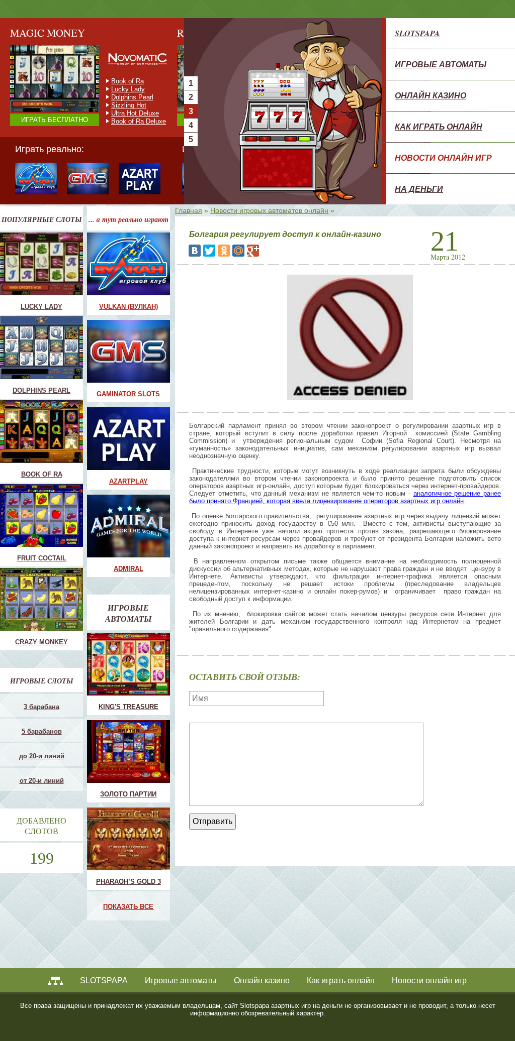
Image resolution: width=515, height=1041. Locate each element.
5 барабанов (42, 731)
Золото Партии (128, 794)
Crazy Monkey (132, 81)
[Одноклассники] (224, 251)
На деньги (419, 188)
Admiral (128, 568)
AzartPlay (128, 481)
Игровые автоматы (440, 64)
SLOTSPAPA (417, 33)
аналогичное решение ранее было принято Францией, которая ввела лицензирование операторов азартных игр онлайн (345, 497)
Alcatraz (123, 113)
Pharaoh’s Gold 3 (128, 881)
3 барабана (41, 707)
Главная (188, 210)
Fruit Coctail (128, 89)
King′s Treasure (128, 707)
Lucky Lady (41, 306)
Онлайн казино (430, 95)
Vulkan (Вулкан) (128, 306)
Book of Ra (41, 474)
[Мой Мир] (238, 251)
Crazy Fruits (129, 121)
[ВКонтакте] (195, 251)
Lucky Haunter (132, 97)
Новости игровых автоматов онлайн (269, 210)
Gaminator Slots (128, 394)
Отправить (212, 821)
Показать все (128, 906)
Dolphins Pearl (41, 390)
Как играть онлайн (438, 126)
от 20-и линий (42, 780)
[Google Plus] (253, 251)
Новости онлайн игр (443, 157)
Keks (118, 105)
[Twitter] (209, 251)
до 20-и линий (41, 756)
